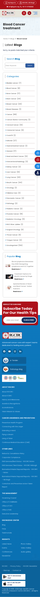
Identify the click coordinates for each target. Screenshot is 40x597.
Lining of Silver (7, 438)
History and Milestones (11, 399)
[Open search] (29, 13)
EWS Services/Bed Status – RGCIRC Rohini (18, 461)
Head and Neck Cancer (17, 156)
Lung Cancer (13, 177)
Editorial (11, 141)
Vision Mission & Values (11, 411)
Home (5, 39)
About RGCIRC (7, 392)
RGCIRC (5, 566)
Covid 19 (11, 135)
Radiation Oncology (15, 219)
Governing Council (9, 498)
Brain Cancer (13, 99)
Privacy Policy (15, 566)
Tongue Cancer (14, 240)
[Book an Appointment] (24, 13)
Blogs (12, 39)
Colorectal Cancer (15, 130)
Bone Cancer (13, 93)
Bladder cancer (13, 83)
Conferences (7, 552)
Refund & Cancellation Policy (13, 453)
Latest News (7, 544)
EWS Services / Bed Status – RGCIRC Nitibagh (19, 465)
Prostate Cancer (14, 214)
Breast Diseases (13, 109)
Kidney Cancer (13, 167)
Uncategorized (14, 245)
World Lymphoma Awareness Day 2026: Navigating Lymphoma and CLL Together (22, 264)
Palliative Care (13, 193)
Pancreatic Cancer (15, 198)
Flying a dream (7, 434)
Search (30, 65)
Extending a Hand (8, 430)
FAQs (4, 529)
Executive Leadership (10, 514)
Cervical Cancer (14, 125)
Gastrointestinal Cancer (16, 146)
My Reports (12, 3)
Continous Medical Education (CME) (16, 442)
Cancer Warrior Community (18, 120)
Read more (16, 269)
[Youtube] (9, 351)
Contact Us (16, 570)
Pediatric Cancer (14, 209)
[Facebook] (4, 351)
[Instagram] (15, 351)
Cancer (11, 114)
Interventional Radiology (17, 161)
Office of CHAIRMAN (9, 502)
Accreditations (7, 407)
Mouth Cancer (14, 182)
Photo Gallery (26, 544)
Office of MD (7, 510)
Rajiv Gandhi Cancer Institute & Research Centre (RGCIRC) (18, 590)
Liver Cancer (13, 172)
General (11, 151)
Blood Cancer (13, 88)
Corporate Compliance (11, 457)
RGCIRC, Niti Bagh (28, 3)
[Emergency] (37, 153)
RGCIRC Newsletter (30, 566)
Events (4, 548)
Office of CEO (7, 506)
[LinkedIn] (20, 351)
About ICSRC (7, 396)
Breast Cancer (14, 104)
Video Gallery (26, 548)
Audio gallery (26, 552)
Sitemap (6, 570)
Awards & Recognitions (11, 403)
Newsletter (6, 556)
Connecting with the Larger (12, 426)
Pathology (11, 203)
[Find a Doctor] (37, 172)
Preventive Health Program (12, 422)
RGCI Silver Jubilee (14, 224)
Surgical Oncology (15, 230)
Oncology (11, 188)
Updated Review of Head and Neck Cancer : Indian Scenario (22, 286)
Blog (3, 525)
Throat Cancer (13, 235)
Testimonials (7, 533)
